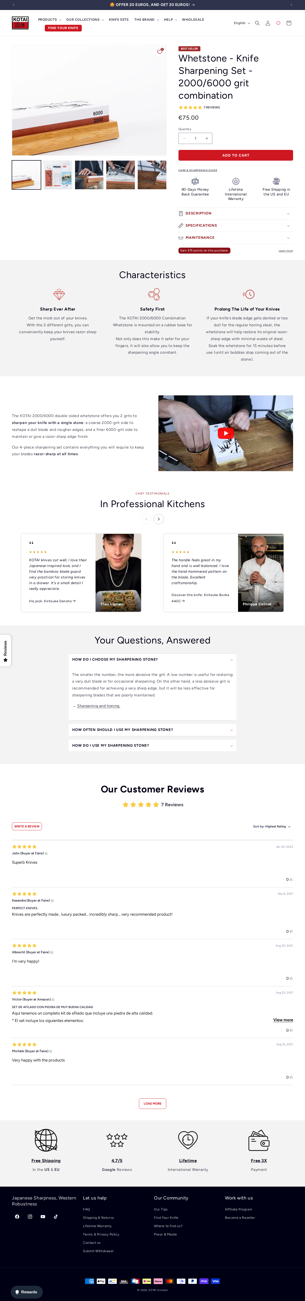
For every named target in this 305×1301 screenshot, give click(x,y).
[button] (49, 20)
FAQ (86, 1209)
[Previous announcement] (13, 4)
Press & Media (165, 1234)
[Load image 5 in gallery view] (152, 174)
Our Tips (161, 1209)
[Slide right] (158, 519)
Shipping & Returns (98, 1218)
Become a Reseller (240, 1218)
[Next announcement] (291, 4)
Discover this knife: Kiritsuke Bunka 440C (200, 598)
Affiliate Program (238, 1209)
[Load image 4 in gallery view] (120, 174)
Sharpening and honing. (98, 705)
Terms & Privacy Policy (101, 1234)
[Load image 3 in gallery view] (89, 174)
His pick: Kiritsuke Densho (50, 601)
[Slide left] (146, 519)
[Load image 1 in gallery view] (26, 174)
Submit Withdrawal (98, 1251)
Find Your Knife (166, 1218)
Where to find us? (168, 1226)
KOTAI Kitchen (158, 1290)
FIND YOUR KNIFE (63, 28)
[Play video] (226, 433)
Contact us (92, 1243)
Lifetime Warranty (97, 1226)
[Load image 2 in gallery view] (57, 174)
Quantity (184, 129)
